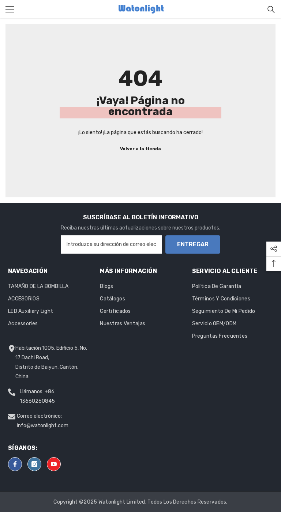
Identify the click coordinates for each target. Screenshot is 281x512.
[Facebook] (15, 464)
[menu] (9, 9)
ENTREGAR (193, 244)
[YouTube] (54, 464)
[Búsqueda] (271, 9)
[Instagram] (34, 464)
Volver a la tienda (140, 148)
